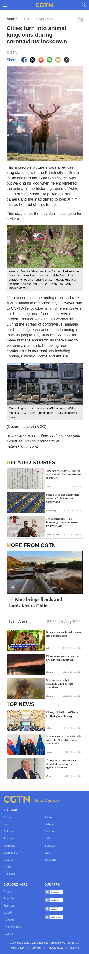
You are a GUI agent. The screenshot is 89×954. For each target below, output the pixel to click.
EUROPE (10, 874)
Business (10, 838)
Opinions (9, 845)
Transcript (50, 859)
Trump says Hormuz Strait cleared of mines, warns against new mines (61, 764)
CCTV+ (8, 934)
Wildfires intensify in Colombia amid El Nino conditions (59, 684)
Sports (8, 866)
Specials (50, 845)
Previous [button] (11, 258)
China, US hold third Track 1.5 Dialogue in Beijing (62, 714)
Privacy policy (56, 948)
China (7, 817)
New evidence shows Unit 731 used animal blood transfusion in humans (63, 474)
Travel (48, 817)
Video (48, 838)
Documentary (12, 926)
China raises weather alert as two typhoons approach (63, 658)
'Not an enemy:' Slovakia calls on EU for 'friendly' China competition (63, 740)
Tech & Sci (11, 852)
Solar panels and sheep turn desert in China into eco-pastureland (62, 498)
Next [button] (78, 258)
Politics (8, 831)
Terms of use (17, 948)
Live (47, 852)
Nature (48, 824)
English (8, 891)
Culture (8, 859)
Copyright (36, 948)
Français (9, 905)
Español (9, 898)
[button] (12, 587)
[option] (45, 258)
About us (74, 948)
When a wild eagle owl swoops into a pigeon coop (63, 634)
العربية (8, 912)
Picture (49, 831)
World (7, 824)
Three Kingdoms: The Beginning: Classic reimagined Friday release (63, 522)
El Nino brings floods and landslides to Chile (35, 602)
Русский (9, 919)
